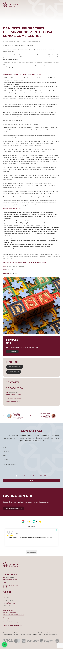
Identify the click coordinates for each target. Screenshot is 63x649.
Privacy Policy (43, 475)
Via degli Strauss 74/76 (9, 620)
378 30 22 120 (17, 394)
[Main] (31, 416)
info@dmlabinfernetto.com (14, 398)
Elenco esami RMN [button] (14, 371)
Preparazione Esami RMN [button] (15, 366)
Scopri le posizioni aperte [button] (14, 508)
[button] (59, 4)
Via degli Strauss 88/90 (13, 401)
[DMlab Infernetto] (10, 4)
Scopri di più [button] (12, 351)
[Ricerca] (54, 4)
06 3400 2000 (14, 388)
